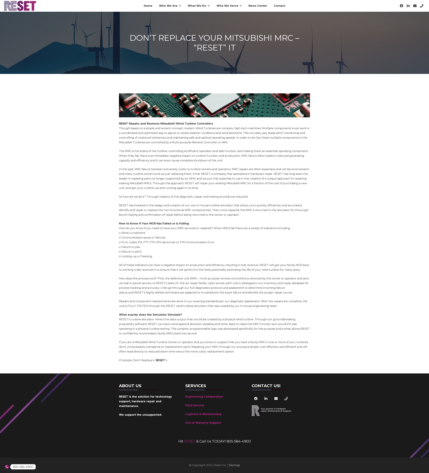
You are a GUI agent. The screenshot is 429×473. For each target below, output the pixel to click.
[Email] (415, 6)
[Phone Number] (421, 6)
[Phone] (286, 398)
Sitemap (234, 465)
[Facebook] (401, 6)
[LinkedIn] (408, 6)
